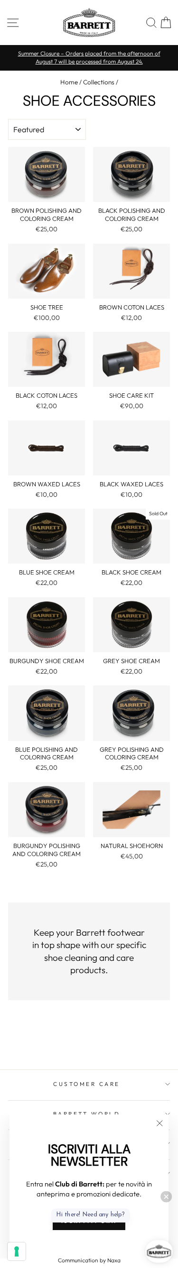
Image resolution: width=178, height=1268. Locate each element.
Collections (98, 82)
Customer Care (86, 1083)
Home (69, 82)
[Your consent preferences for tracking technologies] (17, 1251)
